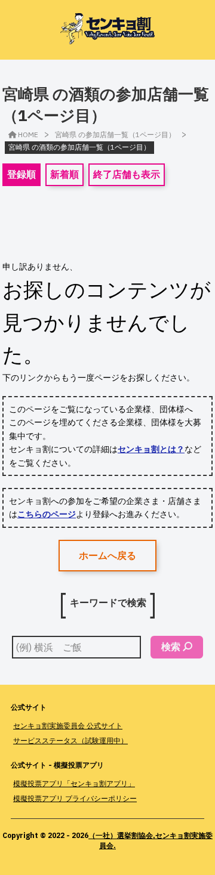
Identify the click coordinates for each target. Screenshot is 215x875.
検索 (170, 647)
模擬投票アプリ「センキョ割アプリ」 (74, 783)
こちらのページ (46, 514)
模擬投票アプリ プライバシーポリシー (75, 798)
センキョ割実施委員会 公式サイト (67, 725)
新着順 (64, 174)
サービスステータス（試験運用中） (70, 740)
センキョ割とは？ (151, 449)
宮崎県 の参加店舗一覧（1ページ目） (115, 134)
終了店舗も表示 (126, 174)
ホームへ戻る (107, 555)
